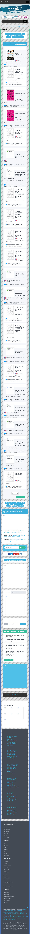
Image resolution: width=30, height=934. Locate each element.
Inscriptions (6, 861)
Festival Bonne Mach (12, 750)
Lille (4, 851)
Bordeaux (6, 849)
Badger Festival (11, 785)
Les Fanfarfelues (11, 800)
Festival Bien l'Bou (11, 751)
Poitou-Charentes (17, 918)
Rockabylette (10, 782)
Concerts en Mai (11, 754)
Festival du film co (11, 768)
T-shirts (18, 536)
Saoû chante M (10, 773)
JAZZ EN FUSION (11, 814)
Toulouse (6, 853)
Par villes (6, 835)
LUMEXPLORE (10, 806)
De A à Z (6, 827)
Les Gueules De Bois (12, 795)
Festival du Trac (11, 813)
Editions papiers (7, 865)
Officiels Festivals (8, 884)
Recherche (22, 547)
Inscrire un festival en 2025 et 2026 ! (15, 560)
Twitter (6, 902)
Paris (5, 843)
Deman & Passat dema (12, 756)
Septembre (20, 35)
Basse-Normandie (18, 910)
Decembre (21, 37)
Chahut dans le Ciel (11, 799)
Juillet (11, 35)
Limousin (22, 915)
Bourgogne (5, 912)
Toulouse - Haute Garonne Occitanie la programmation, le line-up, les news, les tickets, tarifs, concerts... (15, 313)
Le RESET (9, 793)
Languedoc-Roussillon (14, 915)
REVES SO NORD (11, 809)
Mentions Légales (9, 896)
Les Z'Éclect (10, 737)
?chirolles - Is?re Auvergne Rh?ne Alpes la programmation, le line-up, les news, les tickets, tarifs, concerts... (14, 77)
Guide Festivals (6, 2)
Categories (15, 592)
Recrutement (8, 898)
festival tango (10, 784)
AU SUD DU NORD (11, 810)
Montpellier (6, 855)
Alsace (25, 909)
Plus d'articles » (9, 660)
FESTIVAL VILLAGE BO (12, 764)
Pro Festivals (7, 878)
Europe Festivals (7, 880)
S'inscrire (23, 624)
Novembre (14, 37)
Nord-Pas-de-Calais (20, 916)
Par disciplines (7, 829)
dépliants (20, 532)
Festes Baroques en (12, 765)
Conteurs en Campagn (12, 812)
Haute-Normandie (21, 913)
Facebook (7, 900)
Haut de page (21, 497)
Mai (23, 34)
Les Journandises (11, 753)
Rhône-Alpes (12, 919)
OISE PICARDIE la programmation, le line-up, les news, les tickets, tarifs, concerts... (15, 334)
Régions (8, 592)
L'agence (7, 892)
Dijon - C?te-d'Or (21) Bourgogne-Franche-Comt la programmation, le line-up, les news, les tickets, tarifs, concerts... (15, 373)
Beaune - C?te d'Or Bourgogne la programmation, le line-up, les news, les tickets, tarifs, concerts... (15, 218)
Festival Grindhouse (12, 743)
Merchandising (7, 869)
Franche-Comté (12, 913)
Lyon (5, 847)
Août (15, 35)
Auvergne (10, 910)
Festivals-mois (11, 26)
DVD (8, 541)
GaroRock (9, 770)
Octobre (9, 37)
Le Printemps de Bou (12, 736)
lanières (9, 536)
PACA (7, 919)
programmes (14, 532)
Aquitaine (5, 910)
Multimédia (6, 872)
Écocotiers (9, 739)
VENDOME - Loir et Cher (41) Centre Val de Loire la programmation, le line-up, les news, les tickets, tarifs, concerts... (14, 137)
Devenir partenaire (8, 886)
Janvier (7, 34)
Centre (16, 912)
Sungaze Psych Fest (12, 798)
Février (12, 34)
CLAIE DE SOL (10, 757)
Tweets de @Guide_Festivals (11, 694)
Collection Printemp (12, 740)
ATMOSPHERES (11, 742)
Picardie (11, 918)
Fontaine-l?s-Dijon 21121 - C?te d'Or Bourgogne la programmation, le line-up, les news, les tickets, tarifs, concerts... (15, 239)
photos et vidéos (14, 541)
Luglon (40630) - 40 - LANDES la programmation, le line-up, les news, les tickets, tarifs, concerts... (14, 480)
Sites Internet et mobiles (17, 539)
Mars (16, 34)
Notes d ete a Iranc (11, 781)
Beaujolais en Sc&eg (12, 778)
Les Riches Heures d (12, 807)
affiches (17, 530)
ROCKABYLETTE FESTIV (13, 787)
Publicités (6, 863)
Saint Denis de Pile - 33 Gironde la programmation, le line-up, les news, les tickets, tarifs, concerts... (15, 258)
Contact (7, 894)
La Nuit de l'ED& (11, 759)
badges (14, 536)
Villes (23, 592)
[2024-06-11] (15, 653)
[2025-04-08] (15, 635)
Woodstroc (10, 745)
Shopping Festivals (8, 882)
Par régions (6, 833)
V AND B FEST (10, 792)
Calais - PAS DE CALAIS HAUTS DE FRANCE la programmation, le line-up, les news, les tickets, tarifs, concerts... (15, 197)
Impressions (6, 867)
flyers (13, 530)
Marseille (6, 845)
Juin (8, 35)
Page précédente (21, 26)
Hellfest (9, 771)
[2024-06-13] (15, 646)
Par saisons (6, 831)
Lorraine (5, 916)
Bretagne (11, 912)
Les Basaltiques (11, 779)
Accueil (5, 26)
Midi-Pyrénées (11, 916)
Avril (20, 34)
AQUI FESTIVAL (11, 796)
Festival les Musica (11, 767)
